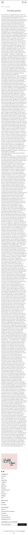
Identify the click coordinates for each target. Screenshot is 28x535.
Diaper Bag (4, 480)
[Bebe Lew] (2, 2)
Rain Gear (3, 494)
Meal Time (3, 486)
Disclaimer (3, 513)
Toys (2, 478)
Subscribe (22, 524)
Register (3, 502)
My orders (3, 504)
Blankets (3, 488)
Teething (3, 482)
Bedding (3, 495)
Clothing (3, 476)
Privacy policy (4, 515)
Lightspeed (22, 531)
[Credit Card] (14, 533)
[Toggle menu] (25, 2)
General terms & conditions (8, 511)
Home (2, 6)
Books (2, 492)
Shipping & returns (6, 519)
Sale (2, 497)
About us (3, 509)
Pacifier (3, 484)
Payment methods (5, 517)
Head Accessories (5, 490)
